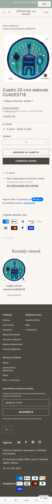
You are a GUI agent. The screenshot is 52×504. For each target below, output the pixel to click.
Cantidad (7, 136)
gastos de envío (11, 111)
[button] (4, 12)
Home (5, 26)
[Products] (16, 500)
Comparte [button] (10, 238)
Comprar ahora (26, 161)
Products (13, 26)
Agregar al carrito (26, 152)
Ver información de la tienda (22, 185)
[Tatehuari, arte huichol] (5, 500)
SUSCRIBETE (26, 412)
